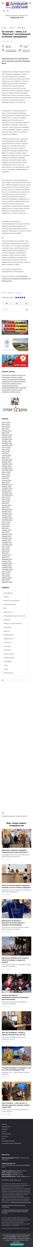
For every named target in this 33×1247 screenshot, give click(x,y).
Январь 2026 (6, 437)
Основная (7, 646)
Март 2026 (5, 433)
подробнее (12, 1236)
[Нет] (31, 1240)
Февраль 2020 (7, 582)
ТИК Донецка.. (9, 673)
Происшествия (9, 657)
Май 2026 (5, 428)
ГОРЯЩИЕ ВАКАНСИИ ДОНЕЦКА (14, 388)
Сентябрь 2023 (7, 495)
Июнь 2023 (6, 501)
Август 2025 (6, 447)
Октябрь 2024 (7, 468)
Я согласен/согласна (17, 1244)
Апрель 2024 (6, 480)
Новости (7, 631)
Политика (7, 650)
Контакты (5, 1136)
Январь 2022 (6, 536)
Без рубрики (8, 593)
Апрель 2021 (6, 555)
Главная (4, 1124)
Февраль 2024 (7, 484)
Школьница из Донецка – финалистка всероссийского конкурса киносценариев (13, 923)
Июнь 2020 (6, 576)
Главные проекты (10, 604)
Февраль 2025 (7, 460)
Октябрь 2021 (7, 542)
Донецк (10, 293)
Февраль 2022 (7, 534)
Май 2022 (5, 528)
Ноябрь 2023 (6, 491)
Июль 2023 (6, 499)
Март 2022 (5, 532)
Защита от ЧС (8, 612)
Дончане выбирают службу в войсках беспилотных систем (13, 1033)
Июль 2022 (6, 524)
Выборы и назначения (11, 600)
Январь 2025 (6, 462)
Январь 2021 (6, 561)
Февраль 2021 (7, 559)
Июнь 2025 (6, 451)
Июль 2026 (6, 424)
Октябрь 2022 (7, 518)
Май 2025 (5, 453)
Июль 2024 (6, 474)
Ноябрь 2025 (6, 441)
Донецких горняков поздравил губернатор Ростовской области (15, 851)
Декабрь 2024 (7, 464)
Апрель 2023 (6, 505)
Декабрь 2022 (7, 513)
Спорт (6, 665)
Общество (7, 642)
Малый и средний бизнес (13, 623)
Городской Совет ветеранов (11, 1143)
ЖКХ (5, 608)
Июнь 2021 (6, 551)
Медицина (7, 627)
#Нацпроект (6, 1127)
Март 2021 (5, 557)
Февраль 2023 (7, 509)
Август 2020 (6, 571)
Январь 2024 (6, 486)
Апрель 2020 (6, 578)
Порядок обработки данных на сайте (20, 1202)
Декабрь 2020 (7, 563)
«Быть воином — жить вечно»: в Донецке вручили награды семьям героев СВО (16, 1105)
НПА (3, 1138)
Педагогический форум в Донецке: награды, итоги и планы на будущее (16, 886)
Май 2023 (5, 503)
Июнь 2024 (6, 476)
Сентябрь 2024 (7, 470)
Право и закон (9, 654)
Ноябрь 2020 (6, 565)
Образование (8, 635)
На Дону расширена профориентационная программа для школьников (15, 997)
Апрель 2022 (6, 530)
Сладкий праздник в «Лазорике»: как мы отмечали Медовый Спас (16, 1069)
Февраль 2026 (7, 435)
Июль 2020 (6, 573)
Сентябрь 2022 (7, 520)
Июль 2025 (6, 449)
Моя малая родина (8, 1141)
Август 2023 (6, 497)
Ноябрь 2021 (6, 540)
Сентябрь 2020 (7, 569)
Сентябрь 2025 (7, 445)
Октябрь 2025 (7, 443)
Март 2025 (5, 457)
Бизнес (6, 597)
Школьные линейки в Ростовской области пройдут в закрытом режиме (15, 960)
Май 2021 (5, 553)
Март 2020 (6, 580)
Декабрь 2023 (7, 489)
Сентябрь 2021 (7, 544)
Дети (4, 293)
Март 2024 (5, 482)
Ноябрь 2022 (6, 515)
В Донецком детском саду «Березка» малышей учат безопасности (16, 278)
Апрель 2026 (6, 430)
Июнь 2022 (6, 526)
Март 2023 (5, 507)
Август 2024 (6, 472)
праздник (18, 293)
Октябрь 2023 (7, 493)
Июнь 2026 (6, 426)
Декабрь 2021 (7, 538)
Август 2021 (6, 547)
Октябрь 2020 (7, 567)
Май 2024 (5, 478)
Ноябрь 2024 (6, 466)
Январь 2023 (6, 511)
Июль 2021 (6, 549)
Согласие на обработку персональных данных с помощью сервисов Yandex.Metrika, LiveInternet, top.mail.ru (15, 1211)
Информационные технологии (15, 616)
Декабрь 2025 (7, 439)
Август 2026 (6, 422)
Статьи (6, 669)
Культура (7, 619)
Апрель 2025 (6, 455)
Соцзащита (7, 661)
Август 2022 (6, 522)
